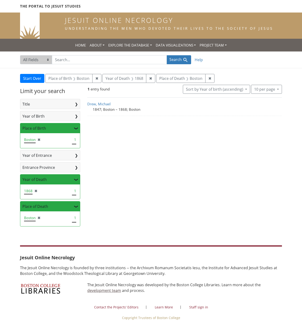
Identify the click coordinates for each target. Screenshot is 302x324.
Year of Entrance (37, 155)
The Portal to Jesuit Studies (50, 6)
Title (26, 104)
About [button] (96, 45)
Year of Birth (33, 116)
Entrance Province (38, 167)
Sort (214, 89)
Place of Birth (34, 128)
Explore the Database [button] (128, 45)
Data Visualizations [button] (174, 45)
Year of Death (34, 179)
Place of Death (35, 206)
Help (199, 59)
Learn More (164, 307)
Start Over (32, 78)
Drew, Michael (99, 104)
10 (264, 89)
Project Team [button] (212, 45)
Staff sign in (198, 307)
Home (80, 45)
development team (104, 290)
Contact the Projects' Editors (116, 307)
